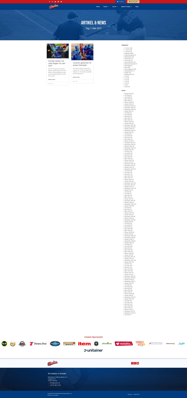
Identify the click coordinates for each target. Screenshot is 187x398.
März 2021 (127, 197)
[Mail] (61, 1)
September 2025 (129, 109)
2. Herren (127, 50)
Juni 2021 (127, 193)
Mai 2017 (126, 267)
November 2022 (129, 165)
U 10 (125, 76)
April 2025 (127, 118)
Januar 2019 (127, 234)
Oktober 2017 (128, 258)
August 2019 (127, 221)
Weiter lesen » (51, 79)
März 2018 (127, 251)
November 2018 (128, 237)
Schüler (126, 72)
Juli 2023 (127, 151)
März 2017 (127, 271)
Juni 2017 (127, 265)
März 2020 (127, 211)
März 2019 (127, 230)
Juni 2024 (127, 135)
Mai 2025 (127, 116)
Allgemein (127, 53)
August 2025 (128, 111)
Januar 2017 (127, 274)
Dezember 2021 (128, 183)
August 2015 (127, 299)
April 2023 (127, 156)
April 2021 (127, 195)
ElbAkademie (128, 57)
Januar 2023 (127, 162)
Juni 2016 (127, 286)
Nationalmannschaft (129, 64)
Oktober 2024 (128, 128)
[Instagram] (52, 1)
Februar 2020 (128, 213)
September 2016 (129, 281)
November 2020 (129, 200)
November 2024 (129, 127)
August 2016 (127, 283)
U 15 (125, 79)
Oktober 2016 (128, 279)
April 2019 (127, 228)
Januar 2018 (127, 255)
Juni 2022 (127, 172)
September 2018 (129, 241)
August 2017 (127, 262)
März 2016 (127, 292)
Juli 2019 (126, 223)
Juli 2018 (126, 244)
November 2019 (128, 216)
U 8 (125, 85)
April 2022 (127, 176)
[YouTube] (55, 1)
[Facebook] (49, 2)
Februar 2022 (128, 179)
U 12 (125, 78)
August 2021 (127, 190)
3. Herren (127, 51)
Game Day (127, 60)
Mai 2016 (127, 288)
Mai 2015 (127, 304)
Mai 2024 (127, 137)
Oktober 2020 (128, 202)
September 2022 (129, 169)
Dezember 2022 (128, 163)
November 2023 (129, 144)
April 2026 (127, 99)
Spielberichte (128, 74)
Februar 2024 (128, 141)
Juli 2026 (127, 95)
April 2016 (127, 290)
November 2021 (128, 185)
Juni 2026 (127, 97)
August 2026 (128, 93)
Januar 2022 (127, 181)
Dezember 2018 (128, 235)
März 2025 (127, 120)
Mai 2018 (127, 248)
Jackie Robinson (129, 62)
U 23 (125, 83)
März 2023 (127, 158)
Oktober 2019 (128, 218)
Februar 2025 (128, 121)
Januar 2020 (127, 214)
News (98, 6)
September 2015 (129, 297)
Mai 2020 (127, 209)
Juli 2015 (126, 300)
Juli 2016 (126, 285)
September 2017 (128, 260)
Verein (126, 86)
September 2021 (129, 188)
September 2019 (129, 220)
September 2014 (129, 313)
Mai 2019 (127, 227)
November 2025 (129, 107)
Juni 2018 (127, 246)
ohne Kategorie (128, 69)
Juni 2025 (127, 114)
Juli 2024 (127, 134)
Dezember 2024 (128, 125)
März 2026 (127, 100)
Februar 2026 (128, 102)
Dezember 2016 (128, 276)
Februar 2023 (128, 160)
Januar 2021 (127, 199)
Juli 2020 (127, 207)
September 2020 (129, 204)
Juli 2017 (126, 264)
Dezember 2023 (128, 142)
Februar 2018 (128, 253)
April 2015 (127, 306)
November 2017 (128, 257)
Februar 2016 (128, 293)
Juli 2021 (126, 192)
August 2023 (128, 149)
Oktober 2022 (128, 167)
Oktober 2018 (128, 239)
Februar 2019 (128, 232)
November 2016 (128, 278)
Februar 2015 (128, 309)
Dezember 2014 (128, 311)
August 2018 (127, 242)
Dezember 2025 (128, 106)
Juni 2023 (127, 153)
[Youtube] (138, 363)
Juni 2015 (127, 302)
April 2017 (127, 269)
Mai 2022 (127, 174)
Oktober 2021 (128, 186)
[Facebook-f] (132, 363)
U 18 (125, 81)
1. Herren (126, 48)
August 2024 (128, 132)
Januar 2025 (127, 123)
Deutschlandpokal (129, 55)
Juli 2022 (127, 171)
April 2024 (127, 139)
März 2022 (127, 178)
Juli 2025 (127, 113)
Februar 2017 (128, 272)
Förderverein (127, 58)
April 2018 (127, 249)
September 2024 (129, 130)
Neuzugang (127, 65)
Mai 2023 (127, 155)
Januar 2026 (127, 104)
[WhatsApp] (58, 2)
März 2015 (127, 307)
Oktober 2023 (128, 146)
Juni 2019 (127, 225)
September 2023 (129, 148)
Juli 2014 (126, 314)
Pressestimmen (128, 71)
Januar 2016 (127, 295)
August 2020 (128, 206)
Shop (137, 6)
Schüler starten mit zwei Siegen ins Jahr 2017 (56, 63)
